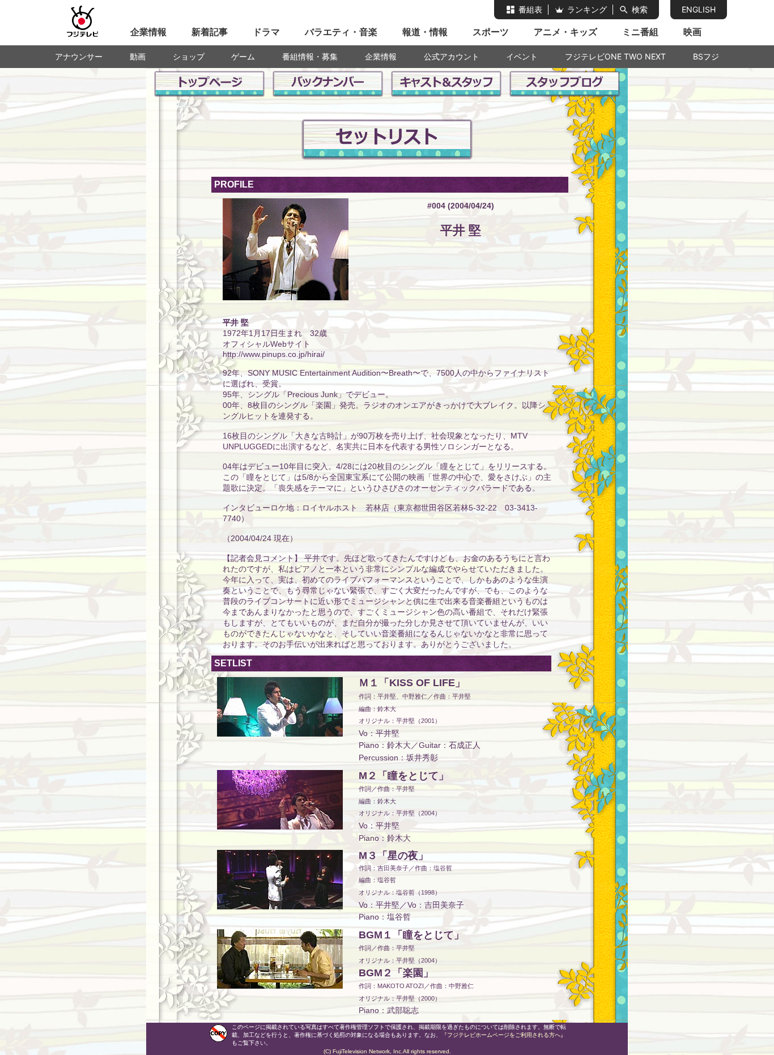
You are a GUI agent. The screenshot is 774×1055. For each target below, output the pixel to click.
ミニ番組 (640, 31)
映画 (692, 31)
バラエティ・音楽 (341, 31)
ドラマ (266, 31)
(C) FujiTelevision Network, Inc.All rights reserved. (387, 1051)
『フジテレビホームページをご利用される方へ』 (503, 1035)
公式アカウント (451, 56)
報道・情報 (425, 31)
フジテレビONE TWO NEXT (615, 56)
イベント (522, 56)
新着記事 (210, 31)
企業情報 (148, 31)
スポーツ (491, 31)
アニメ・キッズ (565, 31)
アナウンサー (79, 56)
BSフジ (706, 56)
